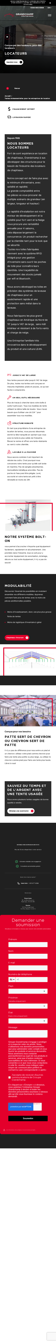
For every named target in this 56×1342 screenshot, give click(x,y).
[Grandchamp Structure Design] (19, 15)
